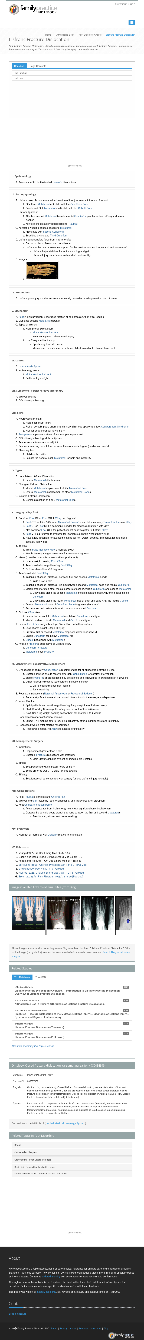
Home (48, 34)
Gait (34, 800)
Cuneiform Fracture (36, 647)
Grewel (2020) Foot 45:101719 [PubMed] (41, 868)
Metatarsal (44, 204)
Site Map (83, 1328)
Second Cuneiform (53, 231)
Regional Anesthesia (55, 693)
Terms (54, 1328)
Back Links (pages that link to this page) (34, 1167)
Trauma (72, 223)
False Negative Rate (43, 549)
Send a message (17, 1313)
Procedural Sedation (82, 693)
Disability (53, 834)
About (73, 1328)
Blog (106, 1328)
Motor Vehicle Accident (45, 332)
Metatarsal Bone (78, 488)
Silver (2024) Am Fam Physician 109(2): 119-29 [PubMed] (51, 876)
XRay (58, 518)
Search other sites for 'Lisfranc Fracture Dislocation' (41, 1173)
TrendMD (40, 977)
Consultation (51, 669)
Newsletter (95, 1328)
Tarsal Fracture (111, 522)
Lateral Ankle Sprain (30, 366)
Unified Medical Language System (65, 1123)
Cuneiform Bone (79, 204)
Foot (21, 316)
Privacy (63, 1328)
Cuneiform (80, 216)
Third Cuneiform (59, 235)
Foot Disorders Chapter (90, 34)
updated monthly (51, 1276)
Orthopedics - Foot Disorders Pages (32, 1159)
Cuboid (124, 600)
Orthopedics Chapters (25, 1152)
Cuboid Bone (85, 208)
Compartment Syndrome (115, 426)
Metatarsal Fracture (69, 522)
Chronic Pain (58, 796)
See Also (19, 66)
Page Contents (38, 66)
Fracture (57, 182)
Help (132, 4)
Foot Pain (18, 78)
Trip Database (22, 977)
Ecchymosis (25, 434)
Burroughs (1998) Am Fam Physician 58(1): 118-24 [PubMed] (53, 864)
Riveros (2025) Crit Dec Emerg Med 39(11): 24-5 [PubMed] (51, 872)
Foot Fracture (20, 72)
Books (17, 1144)
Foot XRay (57, 561)
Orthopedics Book (65, 34)
